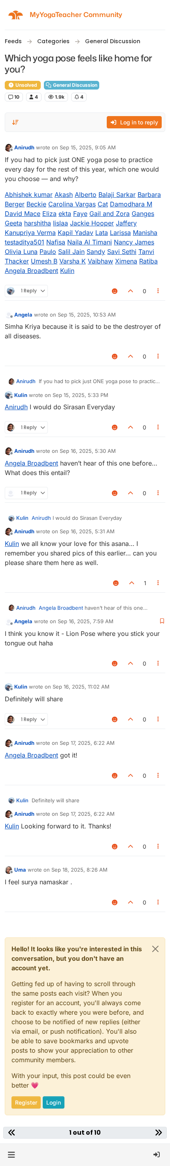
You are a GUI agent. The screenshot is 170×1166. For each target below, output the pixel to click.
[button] (11, 1155)
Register (26, 1102)
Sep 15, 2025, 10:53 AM (87, 314)
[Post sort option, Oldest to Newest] (15, 122)
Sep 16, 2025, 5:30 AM (88, 451)
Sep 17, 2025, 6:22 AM (87, 743)
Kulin (20, 395)
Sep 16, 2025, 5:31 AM (87, 531)
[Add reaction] (115, 291)
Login (53, 1102)
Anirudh (24, 147)
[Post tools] (158, 291)
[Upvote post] (130, 291)
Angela (23, 314)
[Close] (155, 949)
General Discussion (74, 85)
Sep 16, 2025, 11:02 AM (81, 686)
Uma (20, 869)
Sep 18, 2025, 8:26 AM (79, 869)
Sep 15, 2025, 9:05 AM (88, 147)
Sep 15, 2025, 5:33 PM (80, 395)
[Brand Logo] (15, 15)
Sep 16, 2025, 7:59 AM (85, 621)
